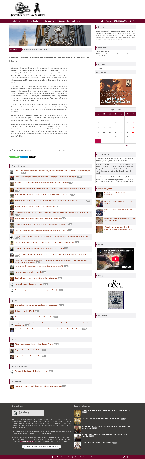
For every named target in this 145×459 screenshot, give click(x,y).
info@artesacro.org (27, 441)
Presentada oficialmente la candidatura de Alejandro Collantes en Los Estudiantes (41, 230)
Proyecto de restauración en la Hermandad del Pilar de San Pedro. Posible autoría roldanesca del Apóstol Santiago (52, 189)
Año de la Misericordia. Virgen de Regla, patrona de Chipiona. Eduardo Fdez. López (118, 228)
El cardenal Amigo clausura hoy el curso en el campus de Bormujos (36, 290)
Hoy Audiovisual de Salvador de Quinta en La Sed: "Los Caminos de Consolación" (41, 224)
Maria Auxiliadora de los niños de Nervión (28, 272)
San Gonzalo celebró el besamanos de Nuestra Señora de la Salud (103, 419)
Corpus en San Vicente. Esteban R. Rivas (28, 350)
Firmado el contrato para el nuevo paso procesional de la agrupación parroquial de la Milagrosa (46, 177)
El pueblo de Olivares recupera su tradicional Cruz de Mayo (34, 317)
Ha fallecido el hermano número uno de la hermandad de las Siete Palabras (39, 248)
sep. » (127, 146)
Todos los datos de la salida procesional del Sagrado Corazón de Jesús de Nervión (41, 183)
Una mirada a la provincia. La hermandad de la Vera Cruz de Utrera (36, 305)
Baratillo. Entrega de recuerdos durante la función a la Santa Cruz (36, 278)
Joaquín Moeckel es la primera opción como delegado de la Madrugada (38, 218)
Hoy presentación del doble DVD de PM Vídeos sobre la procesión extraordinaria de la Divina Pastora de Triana (50, 254)
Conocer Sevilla (33, 21)
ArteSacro (16, 21)
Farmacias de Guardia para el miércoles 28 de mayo (31, 371)
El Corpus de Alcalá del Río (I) (24, 311)
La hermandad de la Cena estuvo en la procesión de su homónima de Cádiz (39, 266)
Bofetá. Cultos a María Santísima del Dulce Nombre (99, 442)
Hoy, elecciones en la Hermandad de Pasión (29, 284)
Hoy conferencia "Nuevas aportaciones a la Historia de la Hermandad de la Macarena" (42, 195)
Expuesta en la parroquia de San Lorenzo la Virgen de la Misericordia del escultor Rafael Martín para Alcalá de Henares (53, 212)
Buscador (48, 21)
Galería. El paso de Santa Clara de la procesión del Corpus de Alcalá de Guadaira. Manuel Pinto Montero (48, 329)
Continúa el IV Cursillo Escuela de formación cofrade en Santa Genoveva (38, 386)
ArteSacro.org (62, 457)
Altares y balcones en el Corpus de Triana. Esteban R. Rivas (34, 344)
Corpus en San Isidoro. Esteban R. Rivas (28, 356)
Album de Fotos (105, 189)
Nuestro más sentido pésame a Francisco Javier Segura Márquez (35, 206)
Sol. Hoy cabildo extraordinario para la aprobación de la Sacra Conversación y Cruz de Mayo (44, 242)
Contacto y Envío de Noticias (69, 21)
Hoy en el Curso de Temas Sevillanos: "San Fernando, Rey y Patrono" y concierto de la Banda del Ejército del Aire (51, 236)
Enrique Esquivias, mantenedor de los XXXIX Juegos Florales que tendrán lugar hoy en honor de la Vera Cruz (50, 200)
